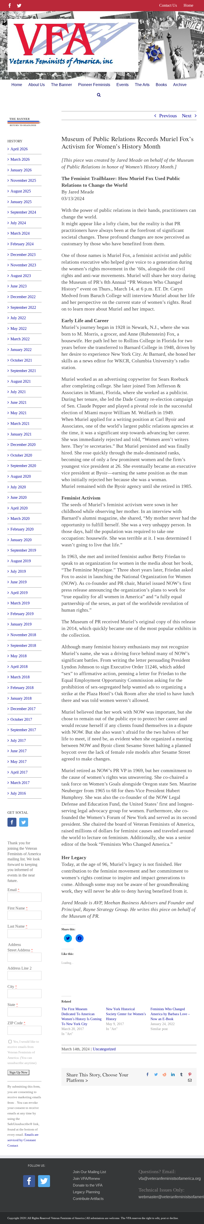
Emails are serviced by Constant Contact (23, 1140)
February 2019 (22, 614)
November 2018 (23, 635)
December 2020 (23, 444)
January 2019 (21, 624)
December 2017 (23, 709)
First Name (17, 908)
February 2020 (22, 529)
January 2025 (21, 202)
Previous (168, 115)
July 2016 (18, 793)
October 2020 (21, 455)
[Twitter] (23, 822)
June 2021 (18, 402)
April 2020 (19, 508)
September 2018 (23, 645)
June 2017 (18, 751)
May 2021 (18, 413)
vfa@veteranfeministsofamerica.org (170, 1178)
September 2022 (23, 307)
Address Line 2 (19, 968)
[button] (99, 95)
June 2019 (18, 582)
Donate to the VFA (87, 1185)
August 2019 (20, 561)
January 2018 (21, 698)
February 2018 (22, 688)
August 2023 (20, 276)
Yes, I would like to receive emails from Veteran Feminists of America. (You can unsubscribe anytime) (23, 1052)
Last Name (17, 926)
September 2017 (23, 730)
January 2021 (21, 434)
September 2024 (23, 212)
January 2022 (21, 349)
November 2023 (23, 265)
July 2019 (18, 571)
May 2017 (18, 761)
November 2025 (23, 180)
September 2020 (23, 466)
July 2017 (18, 740)
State (12, 1005)
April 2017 (19, 772)
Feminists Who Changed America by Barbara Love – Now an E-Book (170, 1014)
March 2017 (20, 783)
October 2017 (21, 719)
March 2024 (20, 233)
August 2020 (20, 476)
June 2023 (18, 286)
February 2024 (22, 244)
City (12, 986)
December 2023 (23, 254)
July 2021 (18, 392)
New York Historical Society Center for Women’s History (126, 1014)
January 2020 (21, 540)
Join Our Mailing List (89, 1172)
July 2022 (18, 318)
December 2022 (23, 297)
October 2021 (21, 360)
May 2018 (18, 656)
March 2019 (20, 603)
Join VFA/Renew (86, 1179)
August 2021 (20, 381)
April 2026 (19, 149)
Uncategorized (104, 1049)
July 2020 (18, 487)
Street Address (20, 950)
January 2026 (21, 170)
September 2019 (23, 550)
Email (13, 890)
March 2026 (20, 159)
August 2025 (20, 191)
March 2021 (20, 423)
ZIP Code (16, 1023)
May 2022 (18, 328)
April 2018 (19, 666)
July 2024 (18, 223)
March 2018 (20, 677)
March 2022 (20, 339)
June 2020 (18, 497)
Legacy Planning (86, 1192)
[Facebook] (11, 822)
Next (187, 115)
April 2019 (19, 593)
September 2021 (23, 371)
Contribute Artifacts (88, 1199)
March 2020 (20, 518)
